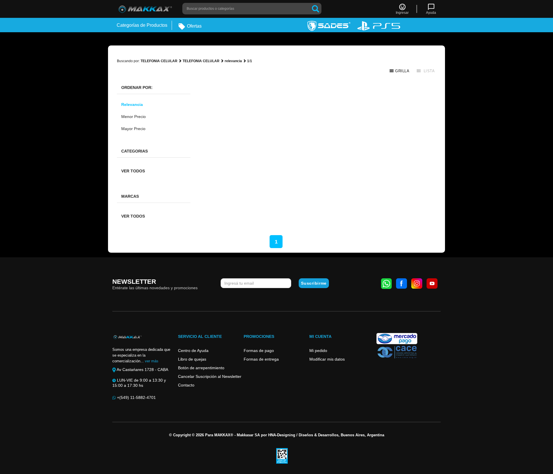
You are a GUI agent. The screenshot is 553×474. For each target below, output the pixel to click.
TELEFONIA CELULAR (159, 61)
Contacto (186, 385)
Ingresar (402, 13)
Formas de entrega (261, 359)
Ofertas (194, 26)
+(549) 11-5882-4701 (136, 397)
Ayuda (431, 13)
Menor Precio (133, 116)
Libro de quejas (192, 359)
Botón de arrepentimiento (201, 368)
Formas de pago (259, 350)
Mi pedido (318, 350)
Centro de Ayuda (193, 350)
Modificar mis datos (327, 359)
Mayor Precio (133, 128)
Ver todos (133, 171)
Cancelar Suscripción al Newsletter (209, 376)
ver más (151, 361)
